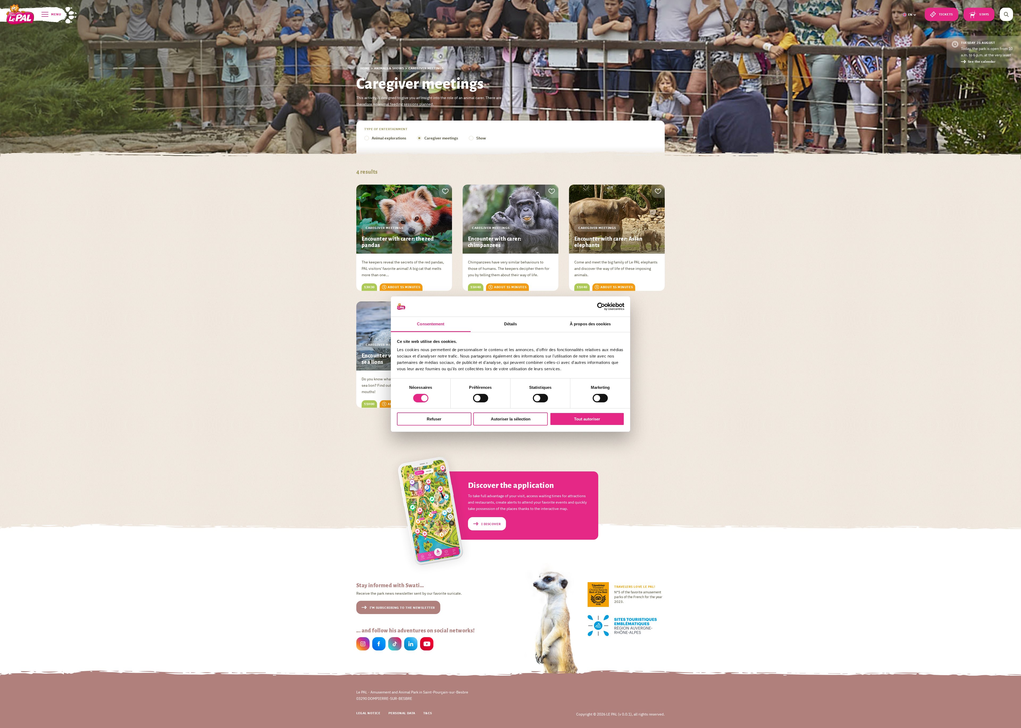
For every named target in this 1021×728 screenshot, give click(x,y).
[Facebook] (379, 644)
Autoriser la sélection (510, 419)
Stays (984, 14)
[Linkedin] (410, 644)
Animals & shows (389, 68)
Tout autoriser (587, 419)
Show (481, 138)
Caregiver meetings (441, 138)
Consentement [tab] (430, 324)
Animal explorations (389, 138)
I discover (491, 524)
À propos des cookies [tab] (590, 324)
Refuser (434, 419)
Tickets (946, 14)
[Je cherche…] (1006, 14)
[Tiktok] (394, 644)
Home (365, 68)
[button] (909, 14)
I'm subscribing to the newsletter (402, 608)
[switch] (480, 398)
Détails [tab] (510, 324)
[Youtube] (426, 644)
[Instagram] (363, 644)
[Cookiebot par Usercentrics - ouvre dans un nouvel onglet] (601, 306)
